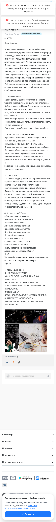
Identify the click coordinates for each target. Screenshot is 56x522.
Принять (28, 514)
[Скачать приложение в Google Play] (25, 478)
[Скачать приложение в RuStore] (42, 478)
